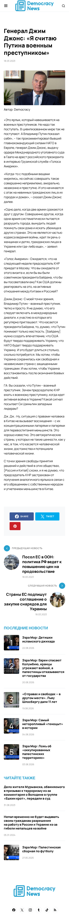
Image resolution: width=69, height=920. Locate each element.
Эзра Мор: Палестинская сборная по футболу (41, 849)
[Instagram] (30, 910)
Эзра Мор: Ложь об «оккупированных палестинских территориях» (36, 752)
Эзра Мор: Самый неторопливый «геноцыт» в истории (42, 724)
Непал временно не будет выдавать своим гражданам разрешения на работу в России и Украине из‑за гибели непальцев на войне (31, 822)
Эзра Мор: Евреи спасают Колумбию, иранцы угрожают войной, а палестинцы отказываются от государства (43, 668)
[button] (6, 5)
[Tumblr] (39, 910)
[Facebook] (14, 910)
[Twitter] (22, 910)
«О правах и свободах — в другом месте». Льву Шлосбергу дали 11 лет (41, 698)
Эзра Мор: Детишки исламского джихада (38, 639)
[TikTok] (47, 910)
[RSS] (55, 910)
